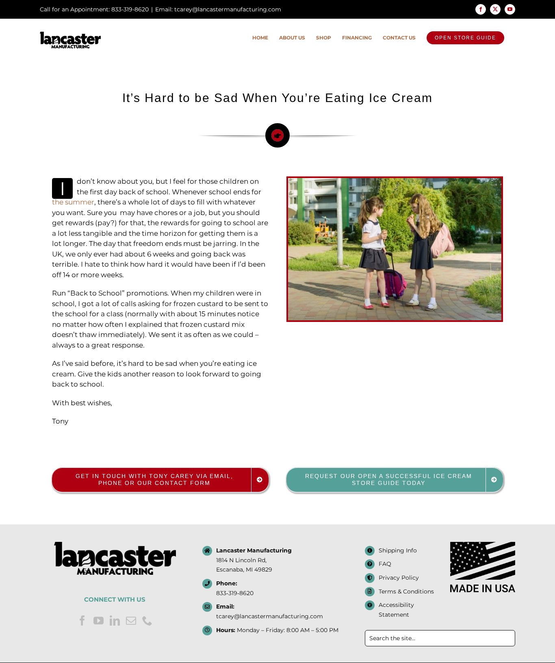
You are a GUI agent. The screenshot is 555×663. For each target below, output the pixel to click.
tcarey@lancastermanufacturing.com (269, 616)
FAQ (385, 563)
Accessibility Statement (396, 609)
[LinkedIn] (115, 620)
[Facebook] (82, 620)
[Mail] (131, 620)
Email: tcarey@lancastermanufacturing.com (218, 9)
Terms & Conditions (406, 591)
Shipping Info (398, 550)
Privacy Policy (399, 577)
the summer (73, 202)
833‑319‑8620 (235, 593)
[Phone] (147, 620)
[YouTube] (98, 620)
